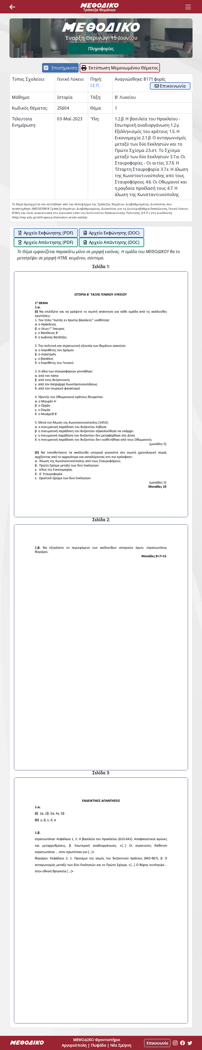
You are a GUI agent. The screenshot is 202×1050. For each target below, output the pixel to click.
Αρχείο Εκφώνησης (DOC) (114, 233)
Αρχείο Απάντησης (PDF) (48, 242)
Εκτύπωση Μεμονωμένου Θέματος (123, 68)
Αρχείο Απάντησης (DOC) (114, 242)
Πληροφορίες (101, 49)
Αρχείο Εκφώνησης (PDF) (48, 233)
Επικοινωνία (172, 86)
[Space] (99, 7)
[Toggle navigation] (188, 7)
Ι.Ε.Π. (95, 85)
